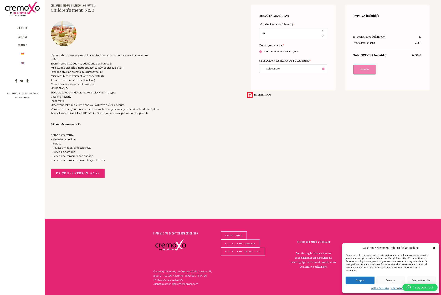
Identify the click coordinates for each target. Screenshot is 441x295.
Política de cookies (380, 288)
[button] (434, 248)
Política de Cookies (400, 288)
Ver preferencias (421, 280)
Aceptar (360, 280)
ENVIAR (364, 69)
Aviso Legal (234, 235)
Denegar (391, 280)
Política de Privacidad (243, 251)
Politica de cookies (240, 243)
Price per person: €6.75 (77, 173)
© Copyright (12, 93)
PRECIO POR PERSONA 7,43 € (281, 51)
